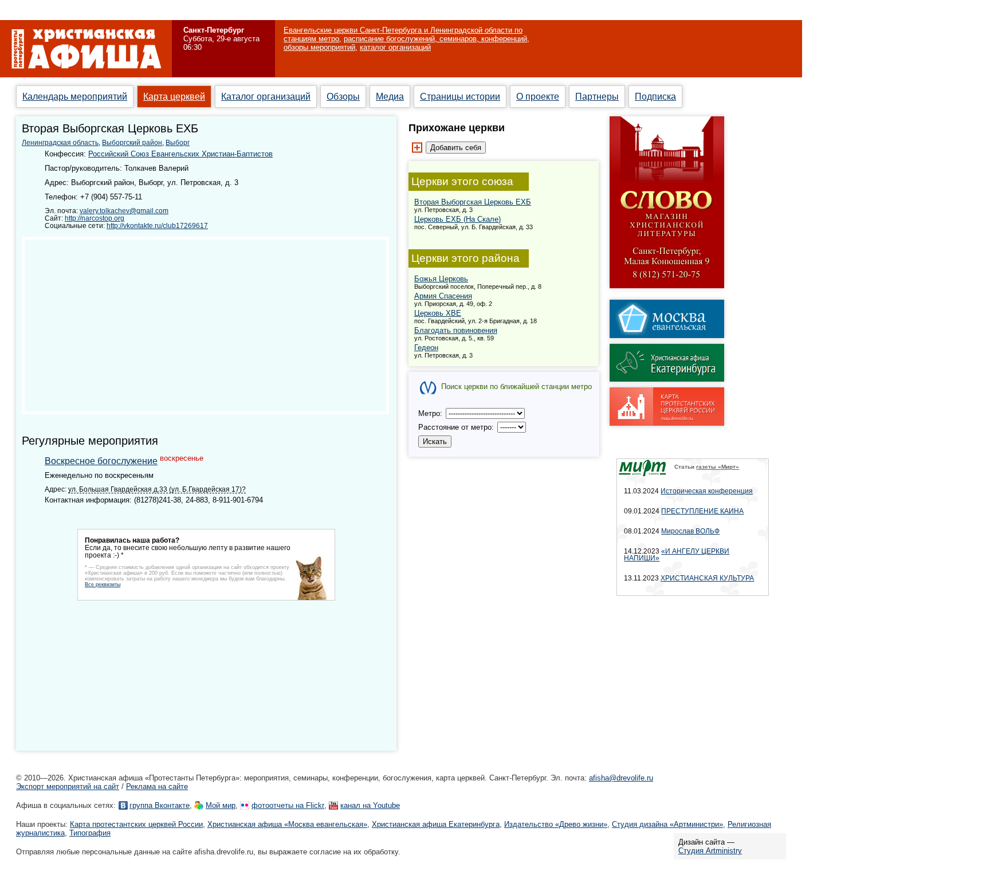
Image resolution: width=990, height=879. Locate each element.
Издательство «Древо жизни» (555, 824)
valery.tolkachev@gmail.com (124, 210)
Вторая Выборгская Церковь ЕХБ (472, 202)
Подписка (655, 96)
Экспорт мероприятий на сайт (67, 786)
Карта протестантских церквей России (136, 824)
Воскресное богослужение (101, 461)
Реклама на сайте (157, 786)
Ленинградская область (60, 143)
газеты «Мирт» (717, 467)
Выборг (178, 143)
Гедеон (426, 347)
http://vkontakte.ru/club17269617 (157, 225)
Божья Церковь (441, 278)
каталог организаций (395, 47)
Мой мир (220, 805)
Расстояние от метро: (457, 427)
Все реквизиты (102, 584)
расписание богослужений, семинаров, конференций (435, 38)
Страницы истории (460, 96)
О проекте (537, 96)
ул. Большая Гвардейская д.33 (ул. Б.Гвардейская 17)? (157, 489)
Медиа (390, 96)
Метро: (431, 413)
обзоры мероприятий (319, 47)
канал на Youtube (370, 805)
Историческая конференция (707, 491)
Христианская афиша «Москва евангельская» (287, 824)
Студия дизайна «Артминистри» (667, 824)
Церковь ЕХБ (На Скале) (457, 219)
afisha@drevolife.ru (621, 778)
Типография (90, 833)
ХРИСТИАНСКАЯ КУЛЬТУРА (707, 578)
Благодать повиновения (455, 330)
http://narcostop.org (94, 218)
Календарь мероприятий (74, 96)
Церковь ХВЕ (437, 313)
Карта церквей (174, 96)
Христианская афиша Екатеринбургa (436, 824)
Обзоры (343, 96)
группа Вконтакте (159, 805)
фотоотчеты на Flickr (288, 805)
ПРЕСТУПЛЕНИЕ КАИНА (702, 511)
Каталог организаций (266, 96)
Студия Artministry (710, 850)
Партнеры (597, 96)
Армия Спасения (443, 296)
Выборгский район (132, 143)
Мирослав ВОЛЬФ (690, 531)
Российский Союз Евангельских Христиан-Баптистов (180, 154)
